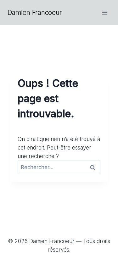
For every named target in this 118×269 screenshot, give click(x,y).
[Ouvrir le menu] (104, 12)
